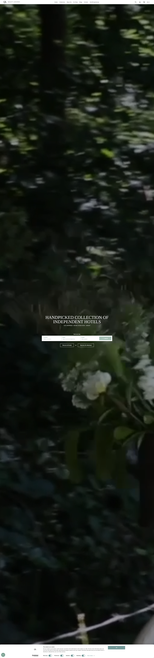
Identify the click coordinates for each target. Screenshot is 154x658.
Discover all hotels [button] (67, 345)
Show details (90, 655)
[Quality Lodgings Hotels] (12, 2)
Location (46, 337)
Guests (82, 337)
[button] (144, 2)
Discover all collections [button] (86, 345)
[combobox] (52, 339)
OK (116, 647)
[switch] (62, 656)
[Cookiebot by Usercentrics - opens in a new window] (35, 656)
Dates (64, 337)
